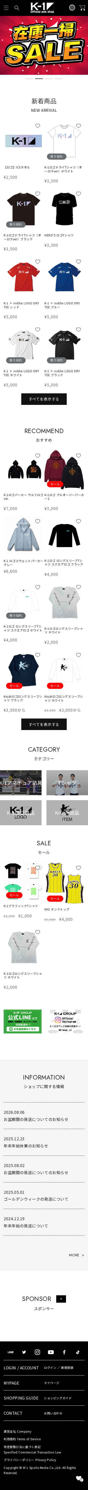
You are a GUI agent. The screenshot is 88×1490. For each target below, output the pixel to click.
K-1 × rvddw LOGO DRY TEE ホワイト (21, 373)
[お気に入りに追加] (38, 126)
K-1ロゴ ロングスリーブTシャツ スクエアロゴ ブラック (63, 562)
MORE (74, 1255)
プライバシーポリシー (30, 1460)
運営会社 (17, 1431)
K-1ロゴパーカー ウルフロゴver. (23, 497)
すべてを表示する (44, 398)
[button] (6, 7)
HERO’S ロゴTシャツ (59, 235)
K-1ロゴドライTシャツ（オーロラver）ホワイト (63, 169)
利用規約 (22, 1439)
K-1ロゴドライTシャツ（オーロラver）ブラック (22, 237)
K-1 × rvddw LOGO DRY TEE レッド (21, 305)
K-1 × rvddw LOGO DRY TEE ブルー (62, 305)
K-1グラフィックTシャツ (21, 906)
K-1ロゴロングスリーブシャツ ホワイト (63, 630)
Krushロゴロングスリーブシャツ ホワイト (63, 698)
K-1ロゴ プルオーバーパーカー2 (64, 497)
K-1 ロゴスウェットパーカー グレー (23, 562)
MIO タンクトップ (56, 909)
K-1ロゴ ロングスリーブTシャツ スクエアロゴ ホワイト (23, 628)
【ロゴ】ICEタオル (17, 167)
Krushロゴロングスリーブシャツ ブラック (23, 698)
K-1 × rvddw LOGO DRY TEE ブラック (62, 373)
